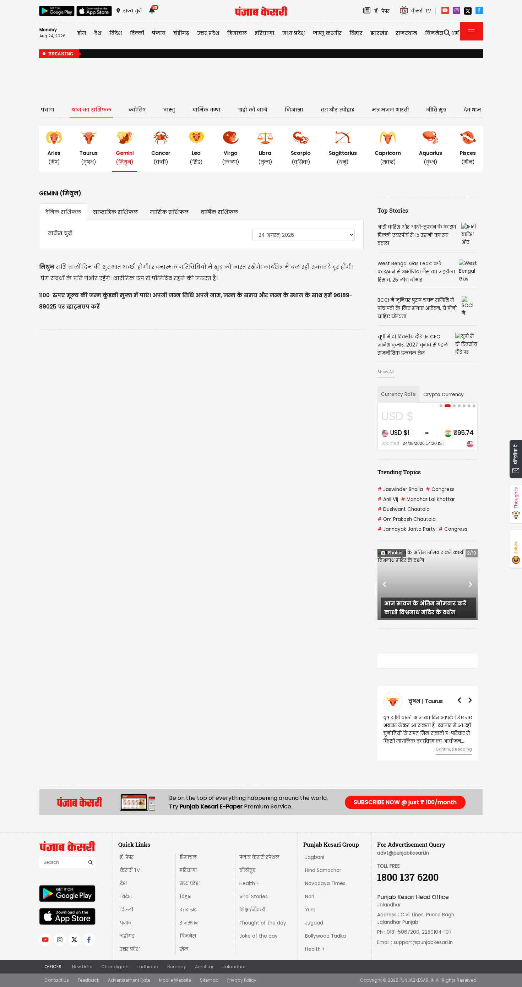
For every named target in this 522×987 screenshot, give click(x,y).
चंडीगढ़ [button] (181, 33)
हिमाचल (188, 857)
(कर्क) (160, 157)
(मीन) (468, 157)
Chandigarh (115, 967)
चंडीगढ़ (127, 936)
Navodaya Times (325, 883)
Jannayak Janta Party (406, 529)
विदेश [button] (115, 33)
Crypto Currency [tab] (443, 394)
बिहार (356, 33)
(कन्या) (230, 157)
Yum (310, 909)
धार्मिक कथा (206, 109)
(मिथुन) (125, 157)
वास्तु (169, 109)
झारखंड (379, 33)
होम (81, 33)
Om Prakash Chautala (406, 519)
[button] (384, 584)
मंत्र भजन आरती (390, 109)
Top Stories (392, 210)
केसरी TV (130, 870)
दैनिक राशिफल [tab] (63, 212)
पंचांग (47, 109)
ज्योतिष (137, 109)
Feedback (88, 980)
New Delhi (82, 967)
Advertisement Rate (129, 980)
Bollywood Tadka (325, 936)
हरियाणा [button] (264, 33)
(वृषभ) (89, 157)
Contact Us (56, 980)
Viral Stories (253, 896)
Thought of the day (262, 923)
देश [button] (98, 33)
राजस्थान (189, 923)
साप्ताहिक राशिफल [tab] (115, 212)
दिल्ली (137, 33)
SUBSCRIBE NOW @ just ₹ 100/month (405, 802)
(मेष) (54, 157)
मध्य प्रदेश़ (293, 33)
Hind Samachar (323, 870)
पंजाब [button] (158, 33)
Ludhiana (147, 967)
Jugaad (314, 923)
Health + (249, 883)
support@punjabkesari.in (423, 942)
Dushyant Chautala (403, 509)
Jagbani (314, 857)
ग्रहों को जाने (252, 109)
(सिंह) (196, 157)
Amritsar (204, 967)
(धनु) (343, 157)
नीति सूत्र (436, 109)
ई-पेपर (127, 857)
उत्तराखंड (188, 909)
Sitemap (209, 980)
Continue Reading (454, 749)
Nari (309, 896)
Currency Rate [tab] (398, 394)
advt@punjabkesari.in (403, 853)
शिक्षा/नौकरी (252, 909)
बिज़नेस (188, 936)
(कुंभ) (430, 157)
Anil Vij (387, 499)
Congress (440, 489)
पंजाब (125, 923)
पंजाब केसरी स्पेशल (259, 857)
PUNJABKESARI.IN (417, 980)
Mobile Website (175, 980)
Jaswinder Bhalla (400, 489)
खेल (184, 949)
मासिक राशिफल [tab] (169, 212)
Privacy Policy (241, 980)
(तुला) (265, 157)
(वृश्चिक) (301, 157)
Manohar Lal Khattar (428, 499)
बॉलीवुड (247, 870)
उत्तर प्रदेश (208, 33)
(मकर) (388, 157)
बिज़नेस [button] (434, 33)
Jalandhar (234, 967)
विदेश (126, 896)
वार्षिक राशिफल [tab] (219, 212)
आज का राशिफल (91, 109)
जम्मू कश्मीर (327, 33)
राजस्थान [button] (406, 33)
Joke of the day (258, 936)
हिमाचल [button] (237, 33)
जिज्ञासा (294, 109)
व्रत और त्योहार (337, 109)
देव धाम (472, 109)
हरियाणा (188, 870)
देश (123, 883)
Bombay (176, 967)
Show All (385, 372)
